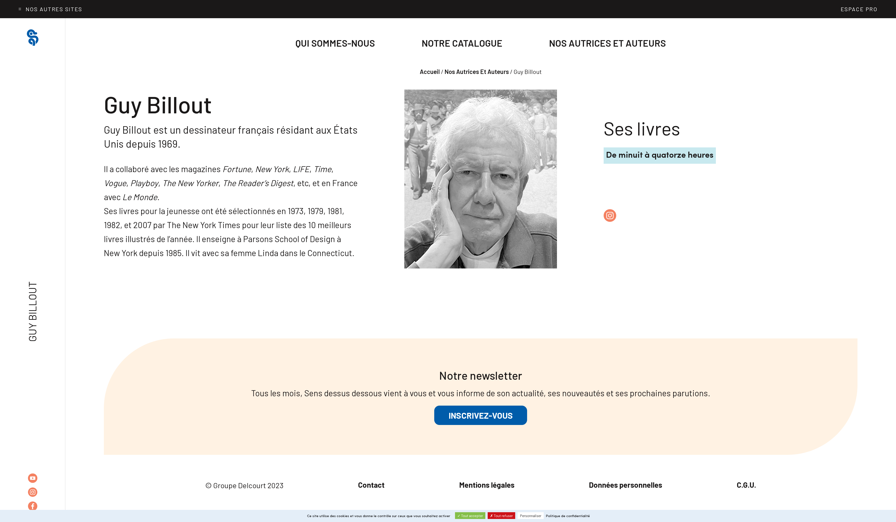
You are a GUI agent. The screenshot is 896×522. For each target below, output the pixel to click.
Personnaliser (530, 515)
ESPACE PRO (859, 9)
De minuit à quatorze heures (660, 155)
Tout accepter (471, 515)
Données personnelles (625, 484)
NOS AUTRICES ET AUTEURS (607, 43)
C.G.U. (746, 484)
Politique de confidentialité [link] (568, 516)
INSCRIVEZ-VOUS (481, 415)
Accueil (430, 71)
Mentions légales (486, 484)
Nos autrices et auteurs (476, 71)
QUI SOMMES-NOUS (335, 43)
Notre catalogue (462, 43)
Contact (371, 484)
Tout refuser (503, 515)
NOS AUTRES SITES (54, 9)
